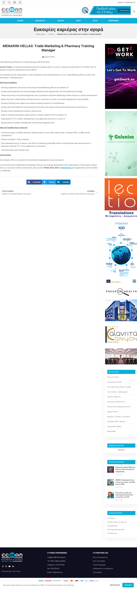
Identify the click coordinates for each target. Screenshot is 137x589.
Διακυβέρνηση (112, 526)
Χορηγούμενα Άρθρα (114, 426)
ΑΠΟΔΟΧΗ (128, 585)
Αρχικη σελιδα (40, 34)
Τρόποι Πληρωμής (99, 565)
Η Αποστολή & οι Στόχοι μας (117, 522)
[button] (34, 182)
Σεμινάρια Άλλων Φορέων (116, 421)
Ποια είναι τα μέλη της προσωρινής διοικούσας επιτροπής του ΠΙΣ (124, 495)
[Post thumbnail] (110, 471)
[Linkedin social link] (20, 2)
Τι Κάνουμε (111, 518)
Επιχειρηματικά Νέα (114, 382)
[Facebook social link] (4, 2)
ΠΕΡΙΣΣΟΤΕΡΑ (115, 585)
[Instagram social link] (9, 2)
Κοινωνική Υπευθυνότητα (116, 402)
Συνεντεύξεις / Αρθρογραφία (117, 392)
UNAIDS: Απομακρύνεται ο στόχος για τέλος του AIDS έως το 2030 (125, 482)
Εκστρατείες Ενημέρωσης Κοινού (119, 407)
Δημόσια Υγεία (112, 411)
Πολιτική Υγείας (113, 377)
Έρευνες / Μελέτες (114, 397)
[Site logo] (12, 11)
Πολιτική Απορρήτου (100, 557)
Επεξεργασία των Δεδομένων (103, 568)
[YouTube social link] (14, 2)
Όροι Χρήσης (97, 572)
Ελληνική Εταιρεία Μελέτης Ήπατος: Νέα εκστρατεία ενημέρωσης (125, 469)
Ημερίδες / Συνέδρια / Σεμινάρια (118, 416)
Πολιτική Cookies (99, 561)
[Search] (134, 11)
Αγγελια (51, 34)
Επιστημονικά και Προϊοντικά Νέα (119, 387)
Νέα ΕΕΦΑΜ (111, 431)
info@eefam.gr (57, 572)
